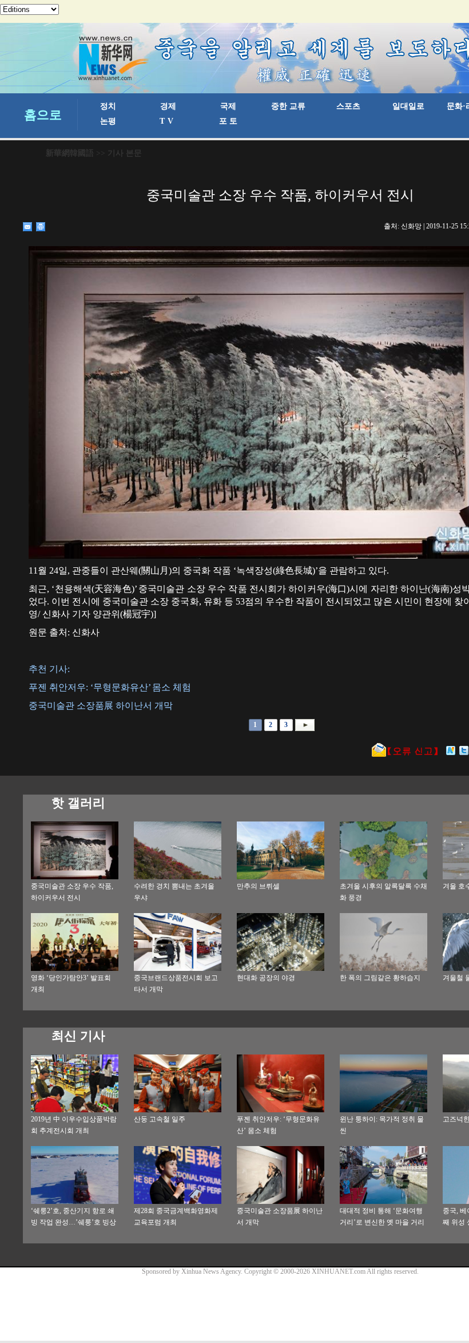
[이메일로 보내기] (28, 226)
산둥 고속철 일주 (159, 1119)
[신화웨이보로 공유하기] (451, 750)
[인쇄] (41, 226)
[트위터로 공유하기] (464, 750)
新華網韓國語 (70, 153)
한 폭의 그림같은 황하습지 (380, 978)
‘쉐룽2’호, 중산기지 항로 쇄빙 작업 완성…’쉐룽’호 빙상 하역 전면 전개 (73, 1222)
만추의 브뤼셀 (258, 886)
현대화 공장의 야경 (266, 978)
